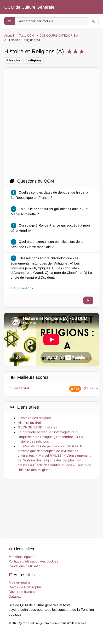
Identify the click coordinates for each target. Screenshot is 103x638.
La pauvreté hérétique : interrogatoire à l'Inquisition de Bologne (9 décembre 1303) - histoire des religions (51, 436)
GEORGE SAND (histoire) (37, 427)
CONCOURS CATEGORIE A (59, 35)
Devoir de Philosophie (25, 587)
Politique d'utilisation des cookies (33, 561)
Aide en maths (19, 582)
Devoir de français (22, 592)
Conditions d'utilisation (25, 566)
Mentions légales (21, 557)
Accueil (9, 35)
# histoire (13, 60)
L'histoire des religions (35, 418)
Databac (15, 596)
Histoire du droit (30, 423)
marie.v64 (21, 388)
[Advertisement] (51, 124)
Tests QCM (26, 35)
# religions (33, 60)
